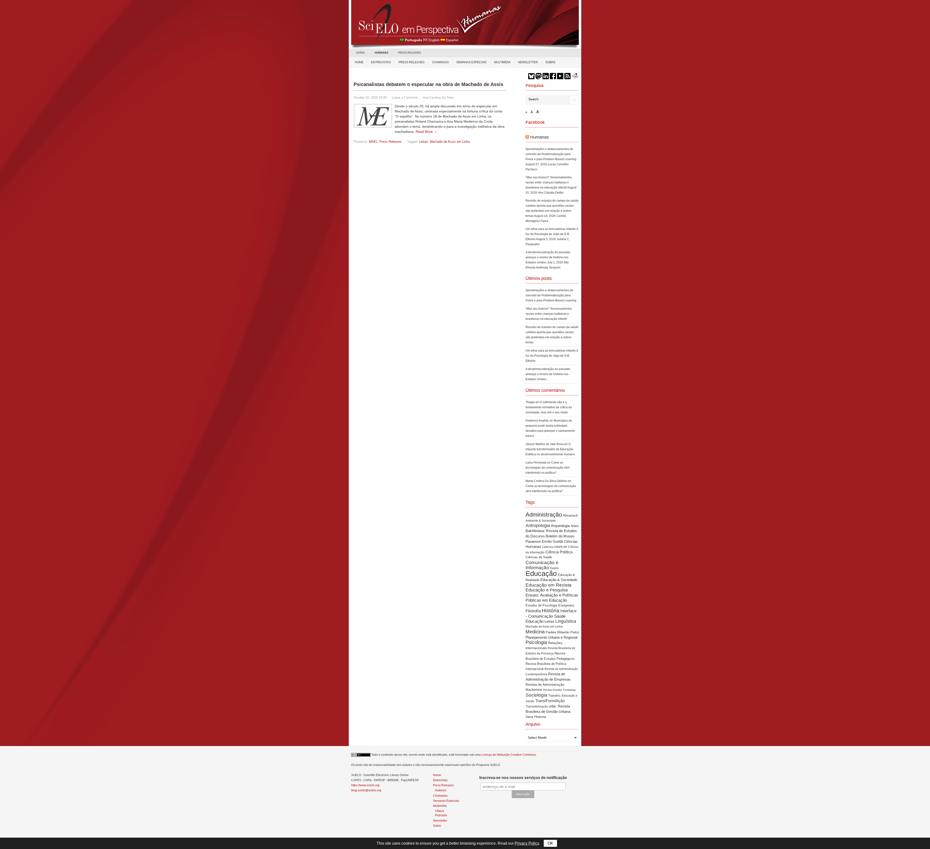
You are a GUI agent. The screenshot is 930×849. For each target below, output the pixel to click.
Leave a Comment (405, 97)
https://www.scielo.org (365, 785)
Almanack (570, 515)
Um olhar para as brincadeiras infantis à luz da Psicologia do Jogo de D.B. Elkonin (552, 234)
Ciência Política (559, 552)
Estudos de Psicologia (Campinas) (550, 605)
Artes (575, 526)
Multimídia (502, 62)
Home (359, 62)
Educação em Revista (549, 585)
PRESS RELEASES (409, 52)
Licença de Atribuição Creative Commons (508, 754)
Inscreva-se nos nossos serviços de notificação (523, 778)
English (434, 40)
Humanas (539, 137)
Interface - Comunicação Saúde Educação (551, 616)
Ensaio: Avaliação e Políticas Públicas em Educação (552, 598)
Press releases (411, 62)
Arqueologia (560, 526)
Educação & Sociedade (558, 580)
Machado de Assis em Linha (450, 141)
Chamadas (440, 62)
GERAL (360, 52)
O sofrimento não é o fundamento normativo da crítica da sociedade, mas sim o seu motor (549, 407)
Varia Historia (536, 717)
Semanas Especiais (471, 62)
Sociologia (536, 695)
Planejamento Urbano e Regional (551, 637)
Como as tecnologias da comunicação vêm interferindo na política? (548, 467)
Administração (544, 514)
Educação (541, 573)
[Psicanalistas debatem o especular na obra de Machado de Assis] (373, 125)
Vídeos (439, 810)
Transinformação (537, 706)
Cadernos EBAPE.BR (554, 546)
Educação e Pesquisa (547, 590)
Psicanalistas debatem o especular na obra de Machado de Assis (428, 84)
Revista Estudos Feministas (559, 689)
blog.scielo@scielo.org (366, 790)
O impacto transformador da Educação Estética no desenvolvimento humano (550, 449)
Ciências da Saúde (539, 557)
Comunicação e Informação (542, 565)
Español (452, 40)
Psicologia (536, 642)
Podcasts (441, 815)
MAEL (373, 141)
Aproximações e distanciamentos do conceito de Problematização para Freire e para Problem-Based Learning (551, 154)
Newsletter (528, 62)
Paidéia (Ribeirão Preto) (562, 632)
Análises (440, 790)
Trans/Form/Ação (550, 701)
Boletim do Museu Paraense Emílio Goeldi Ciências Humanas (552, 541)
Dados (554, 568)
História (550, 610)
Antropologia (538, 525)
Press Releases (391, 141)
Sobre (550, 62)
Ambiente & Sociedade (541, 520)
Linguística (565, 621)
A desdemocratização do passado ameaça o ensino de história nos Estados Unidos (548, 257)
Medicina (535, 631)
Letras (423, 141)
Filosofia (533, 611)
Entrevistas (381, 62)
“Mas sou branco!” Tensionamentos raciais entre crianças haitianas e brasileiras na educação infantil (549, 182)
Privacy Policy (527, 843)
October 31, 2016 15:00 (370, 97)
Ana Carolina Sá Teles (438, 97)
